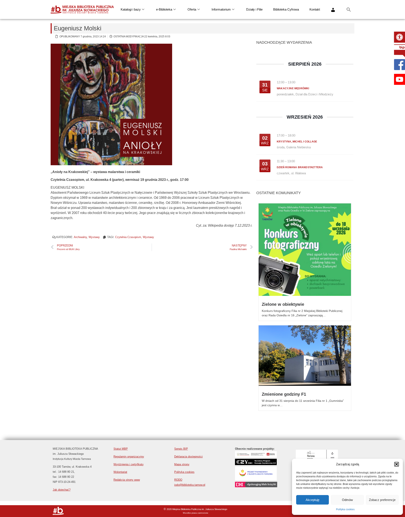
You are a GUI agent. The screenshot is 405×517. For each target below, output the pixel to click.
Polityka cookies (345, 509)
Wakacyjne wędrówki (293, 88)
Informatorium (221, 9)
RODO (178, 479)
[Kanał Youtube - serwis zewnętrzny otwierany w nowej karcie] (399, 79)
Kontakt (314, 9)
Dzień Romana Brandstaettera (300, 167)
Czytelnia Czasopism (128, 237)
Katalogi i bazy (131, 9)
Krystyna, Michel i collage (297, 141)
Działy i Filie (254, 9)
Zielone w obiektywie (283, 304)
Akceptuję (312, 500)
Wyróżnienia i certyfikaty (128, 464)
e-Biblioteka (164, 9)
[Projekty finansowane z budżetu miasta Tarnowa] (256, 479)
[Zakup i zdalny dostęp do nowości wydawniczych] (256, 456)
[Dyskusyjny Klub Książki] (256, 486)
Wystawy (94, 237)
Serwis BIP (181, 448)
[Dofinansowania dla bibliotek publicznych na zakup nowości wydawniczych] (256, 464)
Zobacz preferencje (382, 500)
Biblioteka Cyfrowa (286, 9)
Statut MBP (120, 448)
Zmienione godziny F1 (284, 394)
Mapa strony (181, 464)
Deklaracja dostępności (188, 456)
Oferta (192, 9)
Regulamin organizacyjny (128, 456)
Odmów (347, 500)
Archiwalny (80, 237)
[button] (399, 37)
